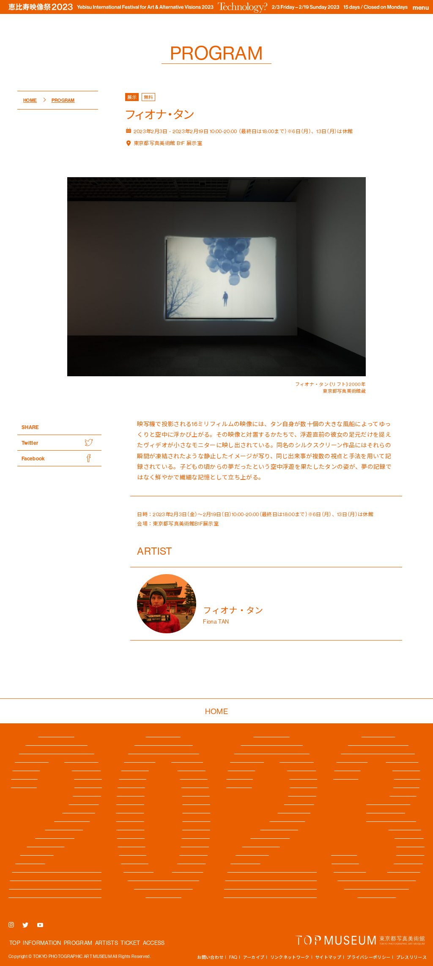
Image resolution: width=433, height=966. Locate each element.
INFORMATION (42, 943)
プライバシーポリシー (368, 957)
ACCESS (154, 943)
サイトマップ (328, 957)
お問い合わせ (210, 957)
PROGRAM (78, 943)
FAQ (233, 957)
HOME (216, 711)
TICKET (130, 943)
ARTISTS (106, 943)
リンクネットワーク (290, 957)
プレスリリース (411, 957)
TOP (14, 943)
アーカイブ (254, 957)
